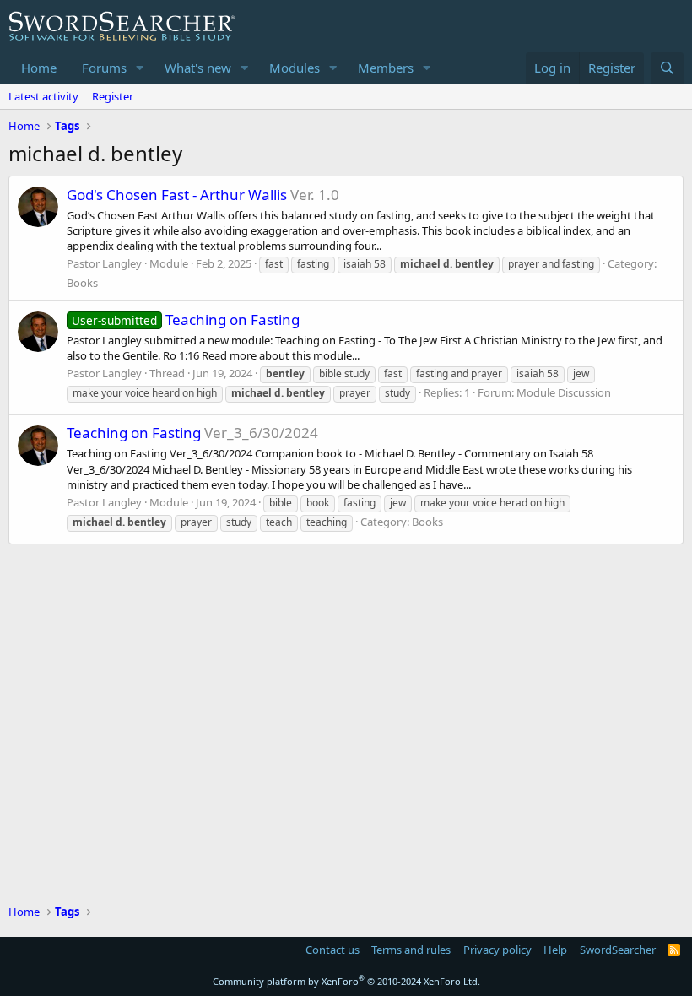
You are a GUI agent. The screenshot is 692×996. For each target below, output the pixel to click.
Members (386, 67)
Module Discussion (563, 392)
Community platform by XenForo (346, 981)
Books (82, 282)
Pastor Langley (104, 263)
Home (39, 67)
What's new (198, 67)
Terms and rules (411, 949)
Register (112, 96)
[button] (140, 68)
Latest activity (43, 96)
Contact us (332, 949)
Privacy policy (497, 949)
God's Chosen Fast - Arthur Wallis (177, 194)
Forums (104, 67)
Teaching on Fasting (186, 319)
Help (555, 949)
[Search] (667, 68)
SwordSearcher (618, 949)
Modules (294, 67)
